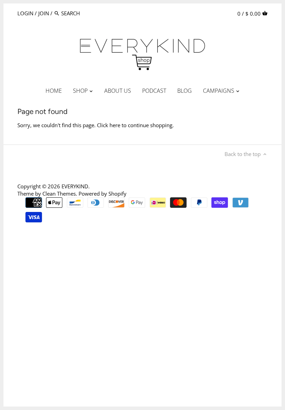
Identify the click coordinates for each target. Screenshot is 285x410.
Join (43, 13)
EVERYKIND (75, 186)
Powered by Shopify (103, 193)
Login (25, 13)
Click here (108, 125)
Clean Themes (59, 193)
